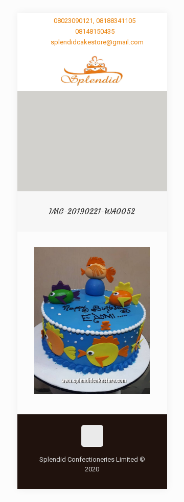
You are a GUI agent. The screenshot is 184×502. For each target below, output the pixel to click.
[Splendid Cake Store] (92, 70)
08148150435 (94, 31)
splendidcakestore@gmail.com (97, 42)
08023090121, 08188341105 (94, 20)
